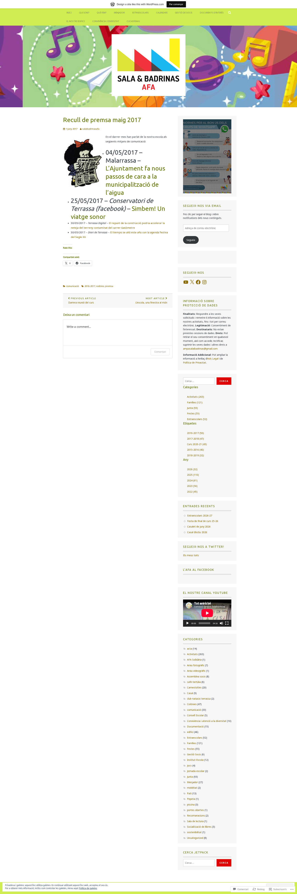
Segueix (190, 240)
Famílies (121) (194, 402)
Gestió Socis (194, 754)
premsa (109, 286)
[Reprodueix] (187, 623)
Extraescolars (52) (197, 419)
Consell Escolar (195, 715)
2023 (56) (192, 486)
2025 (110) (193, 474)
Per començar (176, 4)
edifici (190, 732)
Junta (190, 776)
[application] (207, 613)
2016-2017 (90, 286)
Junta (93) (192, 408)
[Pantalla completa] (227, 623)
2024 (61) (192, 480)
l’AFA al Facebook (198, 569)
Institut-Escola (195, 759)
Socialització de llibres (199, 826)
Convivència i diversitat (105, 21)
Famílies (191, 743)
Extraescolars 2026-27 (199, 515)
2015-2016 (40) (195, 449)
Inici (69, 12)
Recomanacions (196, 815)
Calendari (161, 12)
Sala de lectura (195, 821)
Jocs (189, 765)
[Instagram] (204, 282)
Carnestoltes (194, 687)
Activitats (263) (195, 396)
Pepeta (191, 798)
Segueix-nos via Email (202, 205)
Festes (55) (193, 413)
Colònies (192, 704)
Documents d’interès (212, 12)
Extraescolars (140, 12)
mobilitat (192, 787)
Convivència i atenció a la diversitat (206, 721)
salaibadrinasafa (90, 128)
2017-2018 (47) (195, 438)
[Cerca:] (199, 381)
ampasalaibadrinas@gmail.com (200, 348)
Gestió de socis (183, 12)
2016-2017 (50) (195, 433)
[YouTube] (186, 282)
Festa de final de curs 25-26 (202, 521)
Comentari (160, 351)
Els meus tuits (191, 555)
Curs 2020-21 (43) (197, 444)
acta (189, 648)
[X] (192, 282)
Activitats (192, 654)
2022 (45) (192, 491)
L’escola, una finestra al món (151, 300)
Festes (191, 748)
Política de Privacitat (194, 362)
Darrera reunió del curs (82, 300)
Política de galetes (88, 888)
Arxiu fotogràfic (195, 665)
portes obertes (195, 810)
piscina (191, 804)
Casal (190, 693)
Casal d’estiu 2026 (197, 532)
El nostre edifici (76, 21)
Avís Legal (212, 358)
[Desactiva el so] (221, 623)
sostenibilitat (194, 832)
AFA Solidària (194, 659)
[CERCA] (230, 12)
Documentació (195, 726)
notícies (100, 286)
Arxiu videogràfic (196, 670)
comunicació (72, 286)
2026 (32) (192, 469)
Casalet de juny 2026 (199, 526)
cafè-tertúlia (194, 682)
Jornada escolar (195, 771)
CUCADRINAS (133, 21)
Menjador (119, 12)
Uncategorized (195, 838)
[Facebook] (198, 282)
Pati (189, 793)
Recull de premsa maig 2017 (102, 119)
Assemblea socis (196, 676)
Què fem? (101, 12)
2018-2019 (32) (195, 455)
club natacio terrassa (199, 698)
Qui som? (84, 12)
